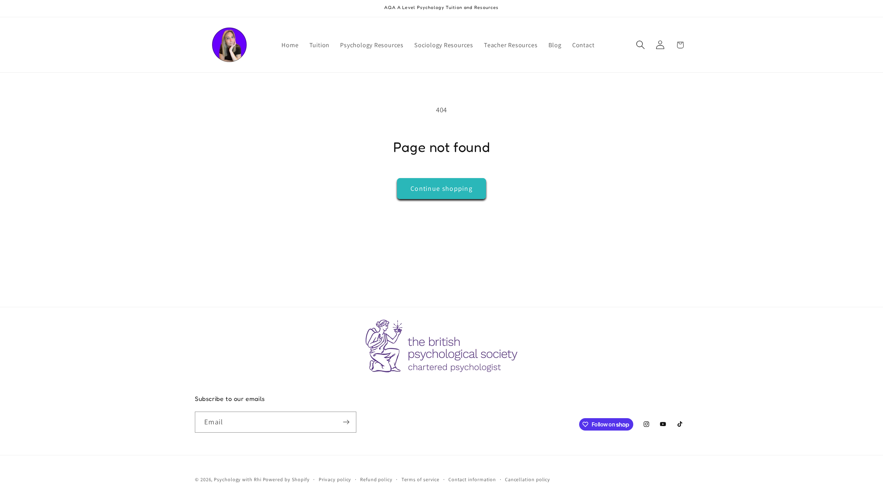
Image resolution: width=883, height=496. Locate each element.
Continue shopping (441, 188)
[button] (641, 45)
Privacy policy (335, 479)
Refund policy (376, 479)
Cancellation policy (527, 479)
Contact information (472, 479)
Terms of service (420, 479)
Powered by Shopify (286, 479)
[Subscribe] (346, 422)
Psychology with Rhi (237, 479)
